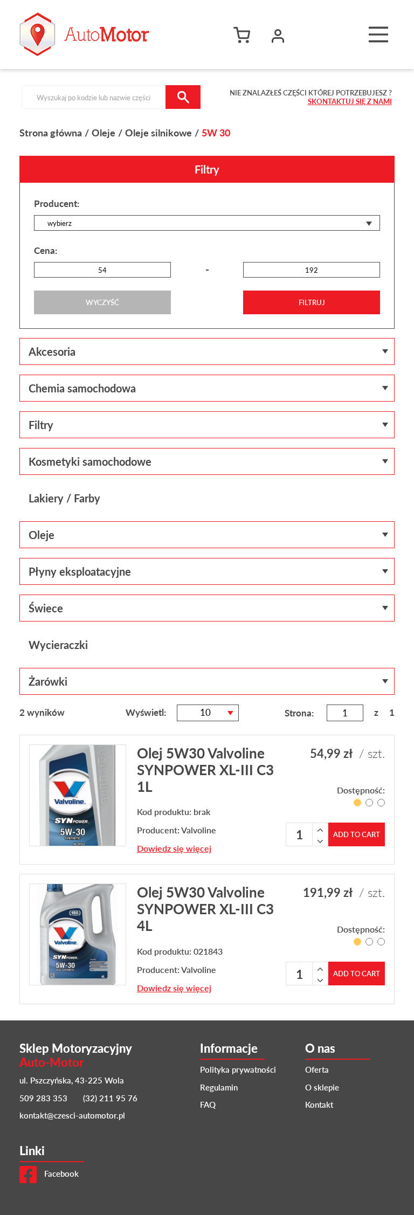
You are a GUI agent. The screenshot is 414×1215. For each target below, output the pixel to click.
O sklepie (322, 1087)
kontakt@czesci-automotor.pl (72, 1115)
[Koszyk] (244, 34)
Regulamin (219, 1087)
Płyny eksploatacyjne (80, 571)
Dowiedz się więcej (174, 848)
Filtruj (312, 302)
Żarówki (48, 681)
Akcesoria (52, 351)
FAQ (208, 1104)
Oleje (103, 132)
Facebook (60, 1173)
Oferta (317, 1069)
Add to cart (356, 834)
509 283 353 (43, 1097)
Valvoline (198, 830)
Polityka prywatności (238, 1069)
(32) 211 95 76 (110, 1097)
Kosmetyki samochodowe (90, 461)
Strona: (299, 712)
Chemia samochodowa (82, 388)
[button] (278, 34)
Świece (46, 608)
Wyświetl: (146, 712)
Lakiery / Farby (64, 498)
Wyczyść (102, 302)
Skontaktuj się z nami (350, 101)
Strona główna (50, 132)
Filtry (41, 424)
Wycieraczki (58, 644)
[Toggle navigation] (378, 34)
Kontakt (319, 1104)
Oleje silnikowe (158, 132)
